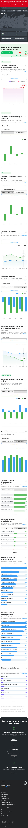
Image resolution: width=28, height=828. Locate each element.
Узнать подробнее (22, 4)
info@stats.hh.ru (4, 786)
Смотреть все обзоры (7, 52)
